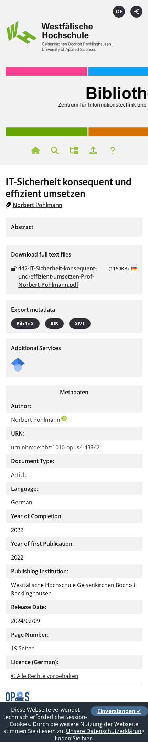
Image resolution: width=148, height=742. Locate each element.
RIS (54, 323)
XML (80, 323)
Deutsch (119, 12)
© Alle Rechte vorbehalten (44, 676)
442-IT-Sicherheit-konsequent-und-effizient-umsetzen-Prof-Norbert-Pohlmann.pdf (57, 276)
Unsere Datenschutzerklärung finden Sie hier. (100, 734)
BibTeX (25, 323)
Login (136, 12)
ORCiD (64, 418)
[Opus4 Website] (17, 699)
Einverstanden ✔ (119, 711)
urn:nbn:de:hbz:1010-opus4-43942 (55, 447)
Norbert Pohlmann (37, 205)
